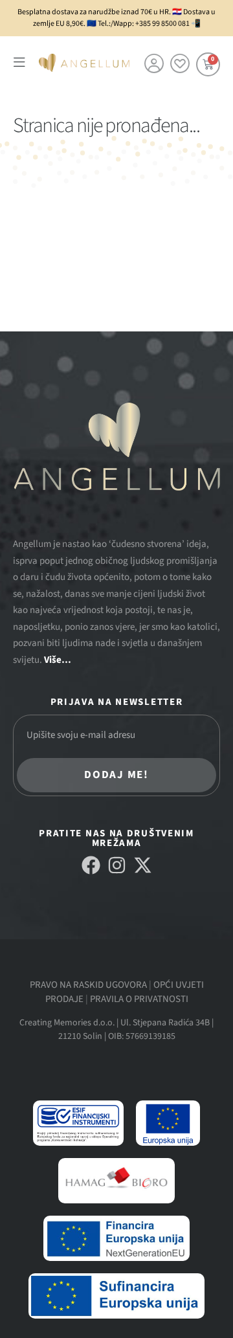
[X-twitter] (142, 865)
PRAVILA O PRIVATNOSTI (139, 999)
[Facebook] (91, 865)
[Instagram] (116, 865)
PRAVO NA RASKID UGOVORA (88, 985)
